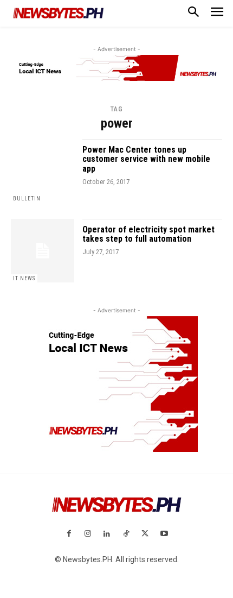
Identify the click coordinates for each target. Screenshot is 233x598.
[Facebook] (68, 534)
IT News (24, 278)
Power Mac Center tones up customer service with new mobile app (146, 159)
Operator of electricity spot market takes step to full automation (148, 234)
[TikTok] (126, 534)
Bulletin (27, 199)
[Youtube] (164, 534)
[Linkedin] (107, 534)
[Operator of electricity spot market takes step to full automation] (42, 250)
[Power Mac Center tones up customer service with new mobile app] (42, 171)
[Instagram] (88, 534)
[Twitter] (145, 534)
